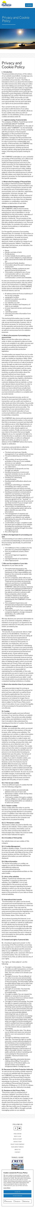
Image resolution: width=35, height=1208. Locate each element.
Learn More (7, 1188)
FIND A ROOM (17, 1134)
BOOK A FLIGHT (17, 1139)
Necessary (9, 1201)
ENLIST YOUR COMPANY (17, 1144)
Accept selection (17, 1195)
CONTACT (17, 1152)
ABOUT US (17, 1149)
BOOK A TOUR (17, 1141)
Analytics (17, 1201)
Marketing (26, 1201)
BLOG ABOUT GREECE (17, 1147)
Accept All (17, 1191)
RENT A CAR (17, 1136)
